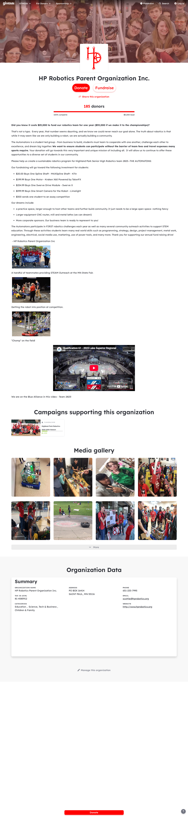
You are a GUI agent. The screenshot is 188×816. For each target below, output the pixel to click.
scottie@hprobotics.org (136, 598)
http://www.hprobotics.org (137, 606)
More (96, 547)
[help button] (183, 811)
